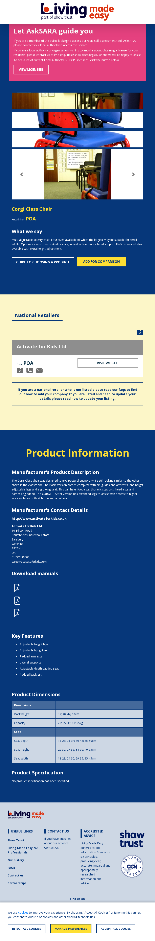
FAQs (11, 868)
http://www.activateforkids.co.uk (39, 518)
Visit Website (108, 363)
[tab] (37, 312)
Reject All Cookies (26, 929)
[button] (21, 174)
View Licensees (31, 69)
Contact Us (51, 847)
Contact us (16, 875)
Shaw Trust (16, 840)
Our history (16, 860)
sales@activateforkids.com (29, 561)
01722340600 (20, 557)
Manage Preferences (71, 929)
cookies (23, 912)
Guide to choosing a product (43, 262)
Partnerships (17, 883)
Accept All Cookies (116, 929)
